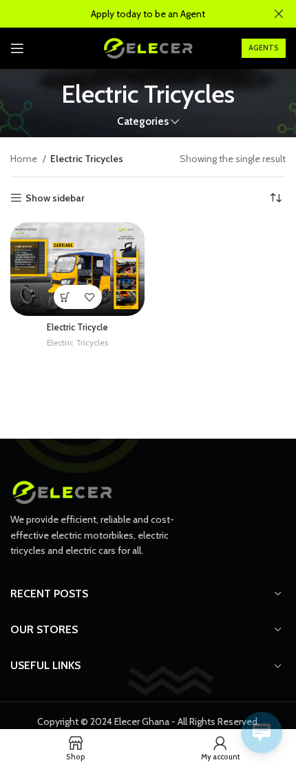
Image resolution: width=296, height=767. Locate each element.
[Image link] (62, 492)
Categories (143, 121)
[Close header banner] (279, 14)
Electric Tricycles (77, 342)
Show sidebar (55, 198)
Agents (264, 47)
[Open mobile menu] (17, 48)
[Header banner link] (127, 14)
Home (24, 158)
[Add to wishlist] (90, 297)
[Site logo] (147, 47)
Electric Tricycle (77, 327)
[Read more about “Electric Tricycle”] (66, 297)
